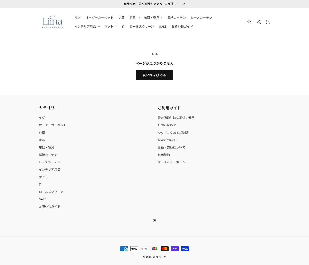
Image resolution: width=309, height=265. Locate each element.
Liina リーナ (159, 256)
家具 (42, 140)
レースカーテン (49, 162)
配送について (167, 140)
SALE (42, 199)
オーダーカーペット (52, 125)
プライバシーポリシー (173, 162)
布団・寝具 (46, 147)
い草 (42, 132)
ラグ (42, 117)
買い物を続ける (154, 75)
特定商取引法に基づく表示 (176, 117)
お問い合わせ (167, 125)
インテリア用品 (49, 169)
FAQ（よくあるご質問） (174, 132)
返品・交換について (171, 147)
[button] (249, 22)
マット (43, 177)
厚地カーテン (48, 155)
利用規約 (164, 155)
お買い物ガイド (49, 206)
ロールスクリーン (51, 192)
